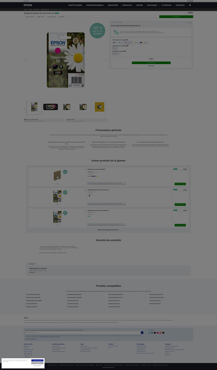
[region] (23, 363)
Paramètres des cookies (37, 365)
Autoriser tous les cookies (37, 360)
